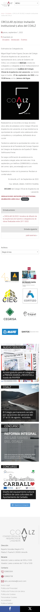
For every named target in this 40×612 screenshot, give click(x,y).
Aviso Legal (5, 585)
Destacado (15, 40)
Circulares (5, 40)
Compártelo (10, 608)
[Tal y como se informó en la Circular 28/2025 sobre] (20, 403)
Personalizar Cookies (9, 597)
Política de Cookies (8, 594)
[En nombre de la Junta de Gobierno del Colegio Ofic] (20, 363)
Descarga (25, 199)
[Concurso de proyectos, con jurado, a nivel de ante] (20, 482)
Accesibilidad (6, 600)
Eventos (24, 40)
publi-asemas (31, 235)
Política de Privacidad (9, 588)
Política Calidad (7, 603)
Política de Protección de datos (13, 591)
